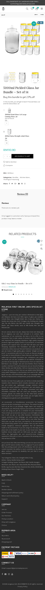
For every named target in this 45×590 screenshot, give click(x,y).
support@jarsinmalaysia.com (17, 568)
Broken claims (7, 489)
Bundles (15, 177)
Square (15, 462)
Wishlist (33, 7)
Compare (9, 165)
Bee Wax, (18, 467)
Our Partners (6, 516)
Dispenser (24, 467)
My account (6, 539)
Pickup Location (7, 519)
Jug (7, 467)
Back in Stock (6, 480)
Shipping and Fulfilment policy (12, 493)
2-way (31, 458)
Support (5, 499)
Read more (8, 290)
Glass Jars (15, 458)
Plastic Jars (15, 464)
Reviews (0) (22, 194)
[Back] (3, 15)
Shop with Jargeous (9, 522)
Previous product (36, 15)
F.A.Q (3, 483)
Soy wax (11, 467)
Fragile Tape (20, 469)
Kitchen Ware (24, 177)
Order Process (7, 512)
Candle (31, 462)
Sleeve (13, 469)
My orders (5, 536)
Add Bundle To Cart (22, 156)
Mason (23, 462)
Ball (27, 462)
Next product (41, 15)
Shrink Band (39, 467)
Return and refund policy (10, 496)
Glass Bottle (23, 464)
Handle (13, 460)
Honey (18, 460)
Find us (4, 525)
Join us (4, 509)
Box (29, 467)
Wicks (33, 467)
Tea (19, 462)
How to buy (5, 486)
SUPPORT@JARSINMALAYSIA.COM (22, 4)
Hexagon (37, 462)
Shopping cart (7, 542)
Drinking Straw (6, 469)
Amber (4, 460)
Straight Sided (23, 458)
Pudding (10, 462)
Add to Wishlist (10, 162)
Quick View (41, 249)
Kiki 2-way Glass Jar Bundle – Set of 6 (17, 284)
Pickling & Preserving (11, 179)
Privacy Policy (22, 586)
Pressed (33, 464)
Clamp (9, 460)
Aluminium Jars (6, 464)
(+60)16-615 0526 (27, 2)
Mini (29, 464)
